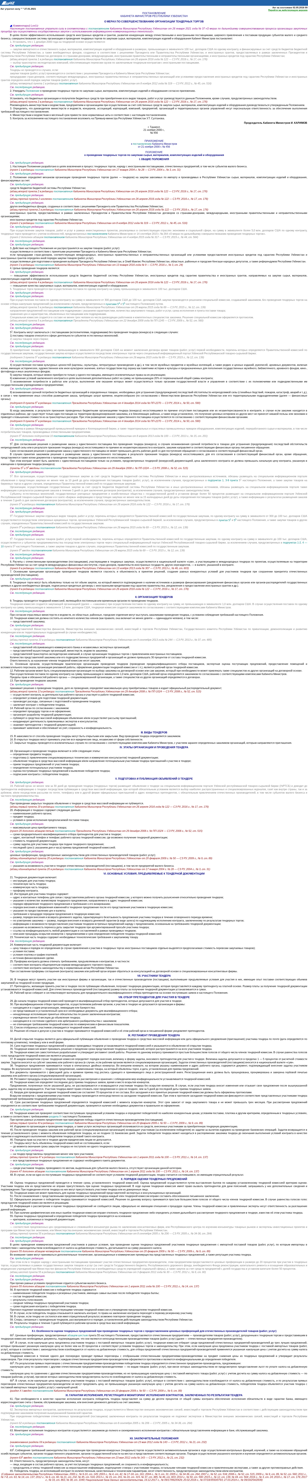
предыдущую (23, 45)
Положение (33, 90)
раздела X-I (55, 1116)
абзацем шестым (78, 1335)
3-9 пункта (232, 480)
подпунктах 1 (216, 480)
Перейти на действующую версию (288, 10)
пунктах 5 (225, 520)
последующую (23, 87)
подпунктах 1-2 (292, 542)
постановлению (142, 143)
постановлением (99, 28)
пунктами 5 (113, 304)
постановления (63, 59)
